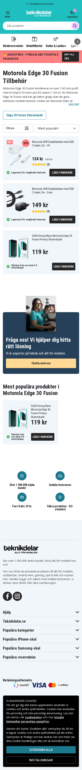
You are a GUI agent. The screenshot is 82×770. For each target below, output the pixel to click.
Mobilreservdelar (13, 46)
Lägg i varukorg (62, 172)
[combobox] (41, 26)
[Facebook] (7, 596)
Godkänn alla (41, 750)
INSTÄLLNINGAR (41, 760)
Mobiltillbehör (34, 46)
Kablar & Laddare (56, 46)
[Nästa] (77, 42)
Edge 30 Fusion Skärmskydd (24, 115)
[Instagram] (17, 596)
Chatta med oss (41, 363)
